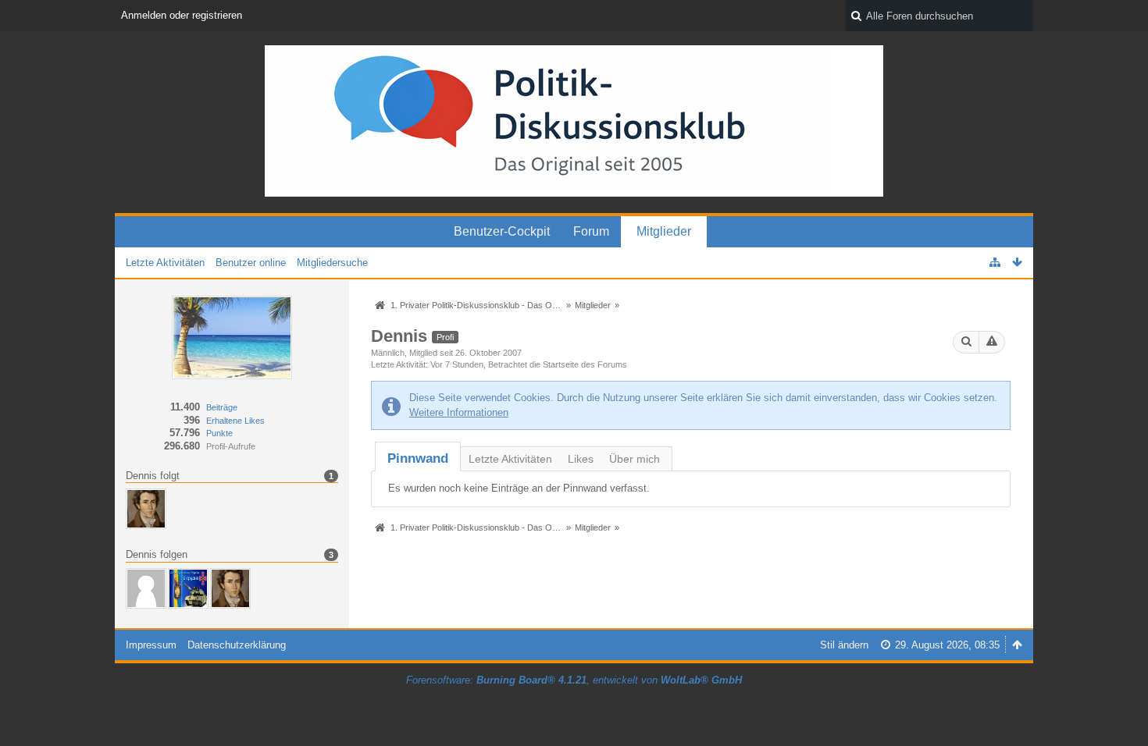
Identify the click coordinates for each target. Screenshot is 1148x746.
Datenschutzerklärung (236, 645)
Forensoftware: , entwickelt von (574, 680)
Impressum (151, 645)
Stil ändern (844, 645)
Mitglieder (663, 231)
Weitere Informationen (458, 412)
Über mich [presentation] (634, 459)
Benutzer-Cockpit (502, 231)
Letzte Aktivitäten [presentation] (510, 459)
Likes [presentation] (581, 459)
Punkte (219, 433)
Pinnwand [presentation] (417, 458)
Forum (591, 231)
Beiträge (221, 407)
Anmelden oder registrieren (181, 15)
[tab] (418, 458)
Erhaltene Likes (235, 420)
